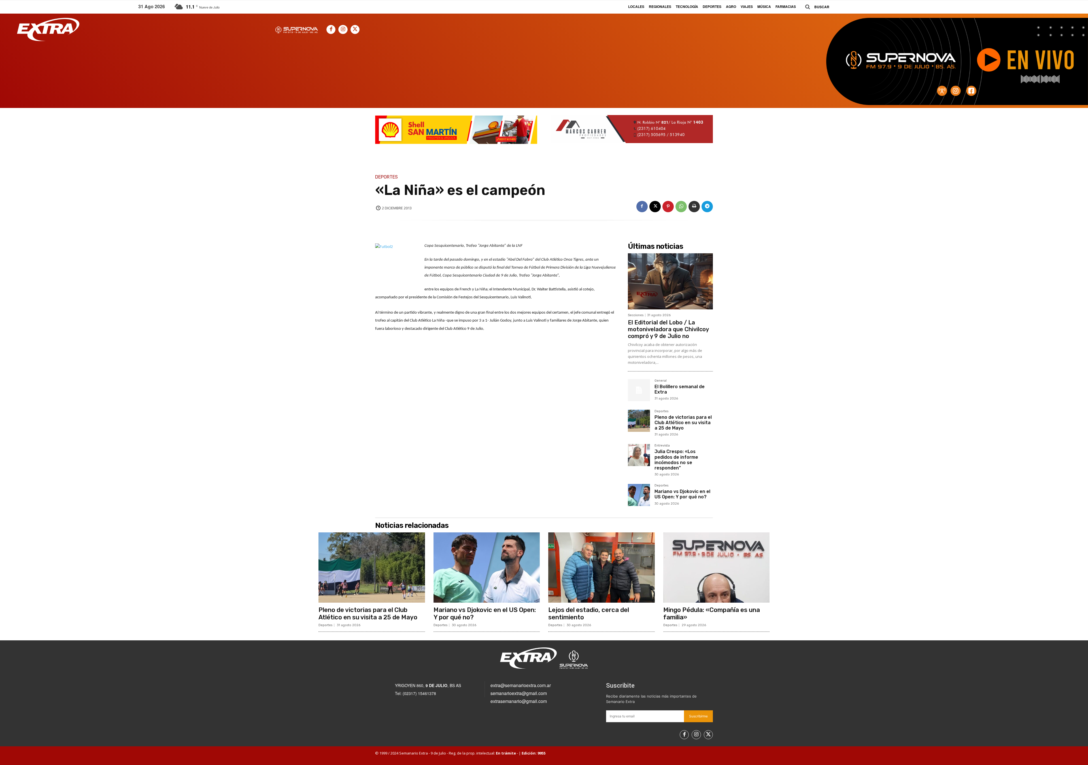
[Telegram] (707, 206)
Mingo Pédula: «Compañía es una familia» (711, 613)
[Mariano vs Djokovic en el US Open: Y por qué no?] (639, 495)
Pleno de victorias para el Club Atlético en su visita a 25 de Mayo (683, 423)
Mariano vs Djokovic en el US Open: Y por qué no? (682, 494)
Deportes (386, 177)
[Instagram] (342, 29)
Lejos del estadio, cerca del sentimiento (588, 613)
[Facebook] (330, 29)
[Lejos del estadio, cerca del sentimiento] (601, 567)
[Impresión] (694, 206)
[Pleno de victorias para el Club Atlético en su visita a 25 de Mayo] (639, 421)
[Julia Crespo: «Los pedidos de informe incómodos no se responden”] (639, 455)
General (660, 380)
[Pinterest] (668, 206)
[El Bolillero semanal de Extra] (639, 390)
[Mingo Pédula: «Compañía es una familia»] (716, 567)
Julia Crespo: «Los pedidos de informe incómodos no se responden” (676, 460)
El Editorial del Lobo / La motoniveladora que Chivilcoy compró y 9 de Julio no (668, 329)
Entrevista (662, 445)
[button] (815, 7)
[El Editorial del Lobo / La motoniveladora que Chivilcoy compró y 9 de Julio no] (670, 281)
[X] (355, 29)
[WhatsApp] (681, 206)
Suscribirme (698, 716)
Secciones (635, 315)
